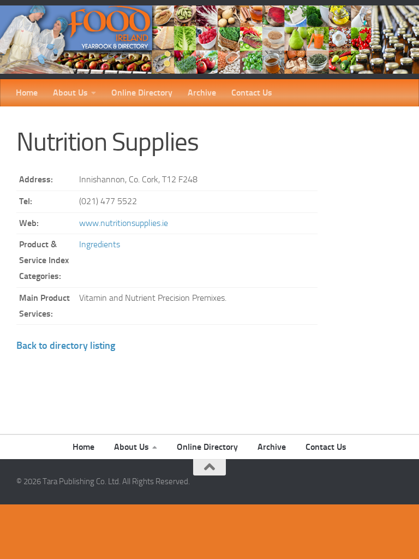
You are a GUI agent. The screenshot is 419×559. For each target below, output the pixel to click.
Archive (202, 92)
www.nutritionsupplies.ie (123, 223)
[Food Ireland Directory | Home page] (209, 39)
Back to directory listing (65, 346)
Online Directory (141, 92)
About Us (70, 92)
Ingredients (99, 244)
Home (27, 92)
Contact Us (251, 92)
